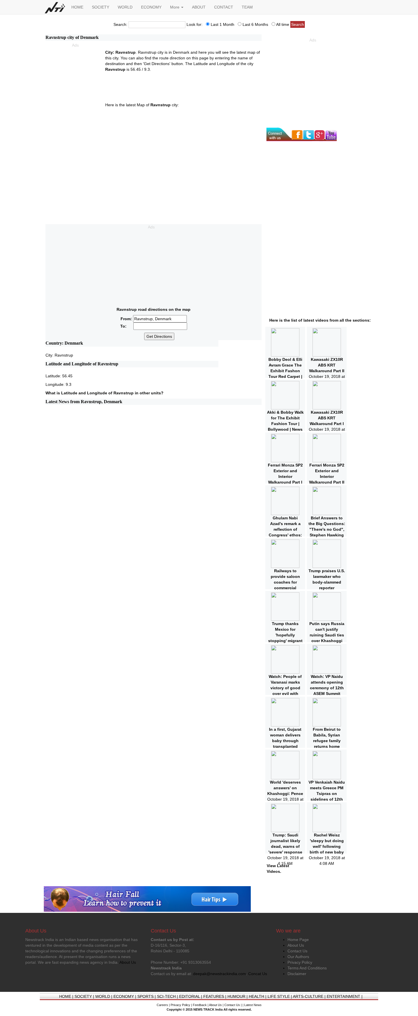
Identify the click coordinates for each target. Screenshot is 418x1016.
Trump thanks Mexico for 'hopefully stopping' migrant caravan (285, 635)
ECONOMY (151, 7)
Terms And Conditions (307, 968)
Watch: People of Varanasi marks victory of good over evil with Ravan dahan (285, 687)
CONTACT (223, 7)
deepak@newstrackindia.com (219, 973)
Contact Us (297, 951)
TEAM (247, 7)
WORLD (125, 7)
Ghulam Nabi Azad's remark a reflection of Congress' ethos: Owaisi (285, 529)
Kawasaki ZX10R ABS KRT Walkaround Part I (327, 418)
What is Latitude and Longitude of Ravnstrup (89, 393)
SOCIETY (100, 7)
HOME (77, 7)
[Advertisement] (75, 79)
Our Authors (298, 956)
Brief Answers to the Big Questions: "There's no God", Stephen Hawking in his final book (327, 529)
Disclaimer (296, 973)
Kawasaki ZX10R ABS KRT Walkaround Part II (326, 365)
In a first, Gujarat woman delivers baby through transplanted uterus (285, 740)
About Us (295, 945)
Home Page (298, 939)
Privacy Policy (299, 962)
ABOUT (199, 7)
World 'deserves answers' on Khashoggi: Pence (285, 788)
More (175, 7)
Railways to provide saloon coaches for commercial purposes (285, 582)
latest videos (315, 320)
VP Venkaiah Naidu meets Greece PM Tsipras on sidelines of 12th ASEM (327, 793)
